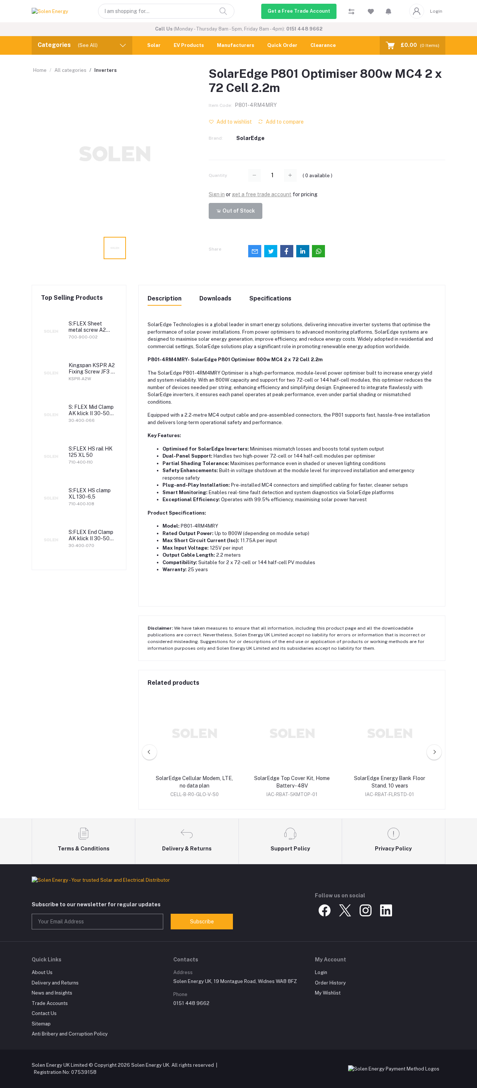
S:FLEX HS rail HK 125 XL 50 (91, 452)
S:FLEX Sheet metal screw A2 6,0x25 (87, 327)
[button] (388, 11)
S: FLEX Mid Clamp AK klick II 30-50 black (91, 410)
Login (436, 11)
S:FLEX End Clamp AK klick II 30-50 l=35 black (91, 535)
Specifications (270, 298)
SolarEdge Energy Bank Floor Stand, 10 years (389, 782)
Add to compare (284, 122)
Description (164, 298)
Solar (154, 45)
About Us (42, 972)
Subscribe (202, 922)
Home (40, 70)
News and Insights (52, 993)
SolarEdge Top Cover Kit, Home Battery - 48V (292, 782)
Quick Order (282, 45)
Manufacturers (235, 45)
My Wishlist (328, 993)
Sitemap (41, 1024)
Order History (330, 983)
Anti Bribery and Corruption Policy (70, 1034)
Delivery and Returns (55, 983)
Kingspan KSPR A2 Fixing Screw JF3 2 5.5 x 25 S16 (92, 368)
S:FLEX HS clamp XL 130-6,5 (90, 493)
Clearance (323, 45)
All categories (70, 70)
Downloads (215, 298)
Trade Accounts (50, 1003)
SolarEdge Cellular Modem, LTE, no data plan (194, 782)
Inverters (105, 70)
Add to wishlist (233, 122)
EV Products (189, 45)
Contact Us (44, 1013)
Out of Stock (238, 211)
